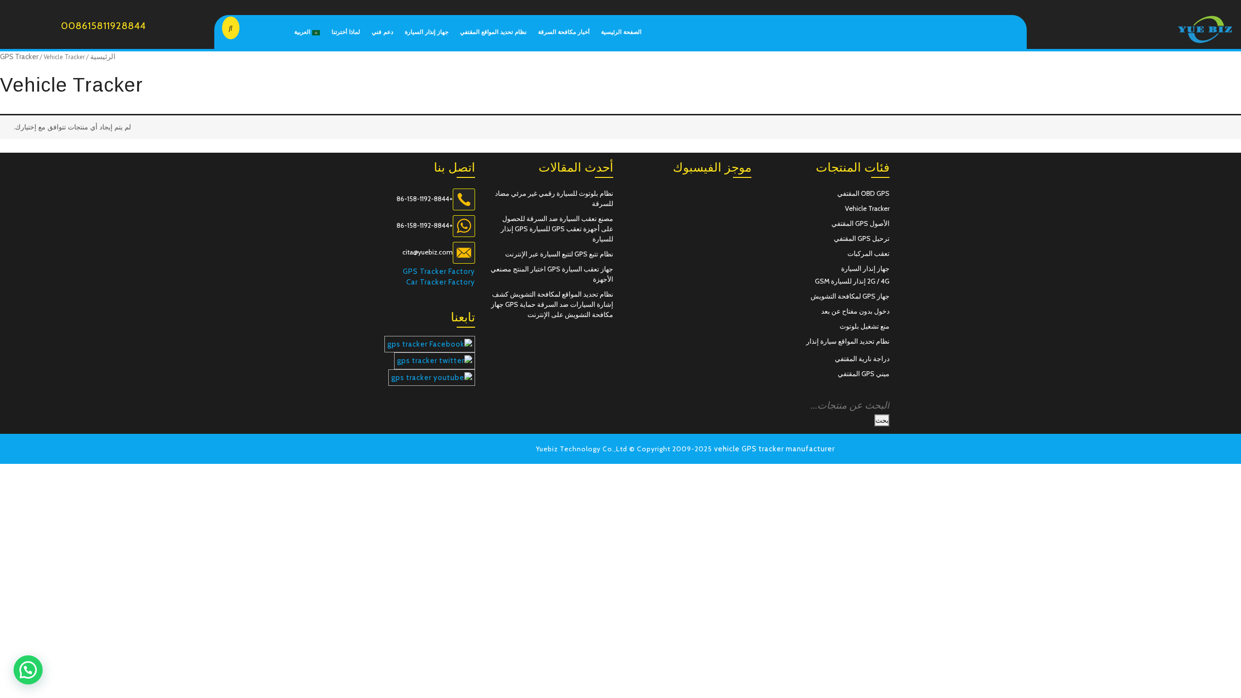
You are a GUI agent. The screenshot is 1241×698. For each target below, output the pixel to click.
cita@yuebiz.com (427, 252)
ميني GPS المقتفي (864, 373)
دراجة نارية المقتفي (862, 358)
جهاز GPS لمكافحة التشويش (850, 296)
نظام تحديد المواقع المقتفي (493, 31)
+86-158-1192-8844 (425, 198)
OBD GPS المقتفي (863, 193)
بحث (882, 420)
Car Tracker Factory (440, 282)
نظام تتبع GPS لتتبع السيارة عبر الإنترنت (559, 254)
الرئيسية (102, 56)
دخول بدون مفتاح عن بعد (855, 311)
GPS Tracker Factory (439, 271)
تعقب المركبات (868, 253)
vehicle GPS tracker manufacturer (774, 448)
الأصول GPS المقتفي (860, 223)
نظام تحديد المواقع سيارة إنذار (848, 341)
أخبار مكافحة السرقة (563, 31)
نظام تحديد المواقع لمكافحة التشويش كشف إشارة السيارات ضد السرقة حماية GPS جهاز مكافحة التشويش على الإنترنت (552, 304)
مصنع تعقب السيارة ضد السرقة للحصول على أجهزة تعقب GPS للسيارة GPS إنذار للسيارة (557, 228)
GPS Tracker (19, 56)
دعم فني (382, 31)
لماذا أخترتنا (346, 31)
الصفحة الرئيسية (621, 31)
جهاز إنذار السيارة (426, 31)
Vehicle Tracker (867, 208)
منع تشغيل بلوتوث (865, 326)
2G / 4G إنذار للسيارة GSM (852, 281)
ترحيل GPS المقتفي (862, 238)
